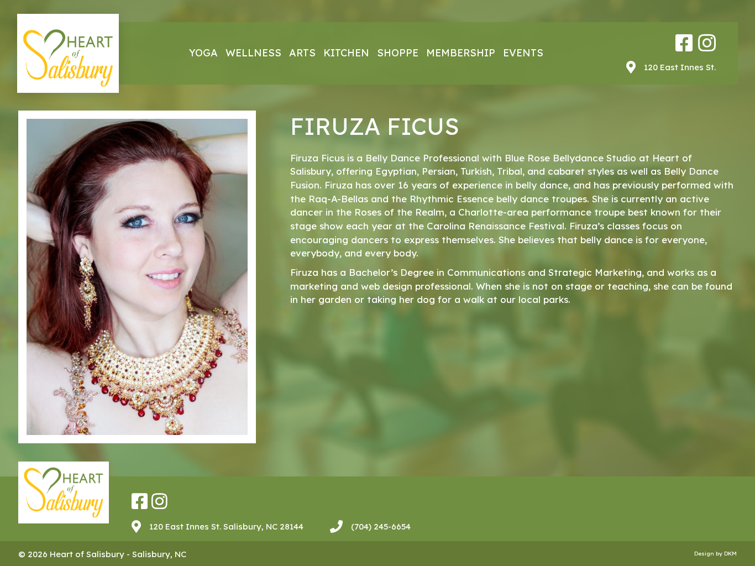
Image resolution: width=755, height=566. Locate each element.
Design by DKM (715, 553)
